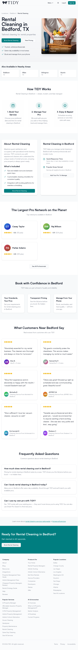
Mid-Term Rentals (33, 575)
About (4, 563)
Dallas (55, 563)
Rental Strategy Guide (9, 588)
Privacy (62, 644)
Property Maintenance (9, 626)
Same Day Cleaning (8, 632)
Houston (56, 578)
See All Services (7, 635)
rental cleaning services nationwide (37, 521)
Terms (56, 644)
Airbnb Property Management (12, 614)
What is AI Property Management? (34, 607)
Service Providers (33, 578)
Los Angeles (57, 572)
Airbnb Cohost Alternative (36, 572)
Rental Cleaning (7, 629)
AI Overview (32, 603)
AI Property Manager (9, 603)
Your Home (31, 563)
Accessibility (71, 644)
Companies (31, 581)
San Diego (56, 581)
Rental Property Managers (36, 566)
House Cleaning (7, 620)
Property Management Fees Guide (11, 576)
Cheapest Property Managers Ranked (12, 584)
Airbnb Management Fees (10, 580)
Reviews (5, 594)
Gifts (29, 590)
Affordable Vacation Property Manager (12, 607)
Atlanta (55, 587)
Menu (49, 3)
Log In (64, 3)
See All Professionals (39, 266)
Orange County (58, 566)
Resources (5, 569)
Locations (5, 13)
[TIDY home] (24, 2)
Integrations (6, 572)
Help (3, 591)
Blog (3, 566)
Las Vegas (56, 569)
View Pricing (29, 40)
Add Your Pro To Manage (58, 175)
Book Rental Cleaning (11, 40)
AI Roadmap (32, 614)
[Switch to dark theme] (58, 3)
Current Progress (33, 617)
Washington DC (58, 575)
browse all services (59, 521)
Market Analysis (33, 611)
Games (30, 587)
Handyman (5, 623)
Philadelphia (57, 590)
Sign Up (71, 3)
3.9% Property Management (11, 611)
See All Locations (59, 593)
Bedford (13, 13)
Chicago (56, 584)
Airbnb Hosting (33, 569)
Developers (31, 584)
